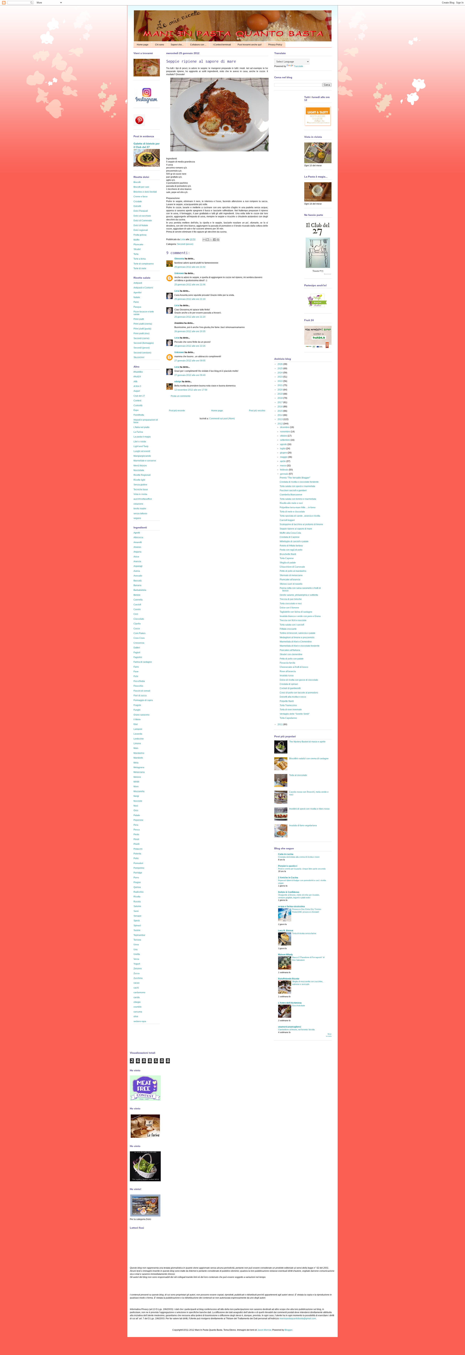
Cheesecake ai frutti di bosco (294, 667)
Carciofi (137, 604)
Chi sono (159, 44)
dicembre (285, 427)
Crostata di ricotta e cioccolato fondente (299, 482)
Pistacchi (138, 849)
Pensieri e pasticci (287, 866)
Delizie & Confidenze (288, 892)
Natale (137, 297)
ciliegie (137, 1002)
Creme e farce (140, 196)
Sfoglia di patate (288, 562)
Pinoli (136, 839)
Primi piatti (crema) (143, 324)
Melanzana (139, 772)
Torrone (137, 940)
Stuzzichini (139, 357)
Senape (137, 916)
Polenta (137, 853)
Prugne (137, 882)
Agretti (137, 532)
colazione (138, 504)
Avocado (138, 575)
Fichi (136, 676)
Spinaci (137, 925)
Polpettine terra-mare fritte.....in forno (298, 507)
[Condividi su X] (211, 239)
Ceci (136, 614)
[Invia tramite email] (204, 239)
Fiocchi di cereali (142, 691)
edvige (177, 381)
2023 (280, 377)
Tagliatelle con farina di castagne (296, 612)
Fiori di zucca (140, 695)
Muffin (137, 240)
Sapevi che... (177, 44)
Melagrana (139, 767)
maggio (284, 457)
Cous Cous (139, 638)
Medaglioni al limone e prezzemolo (297, 637)
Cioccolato (139, 619)
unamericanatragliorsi (289, 1027)
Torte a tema (140, 259)
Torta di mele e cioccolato (292, 511)
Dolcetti (137, 206)
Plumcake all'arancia (290, 579)
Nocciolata (139, 470)
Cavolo (137, 609)
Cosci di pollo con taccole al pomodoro (299, 692)
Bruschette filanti (288, 554)
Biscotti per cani (141, 187)
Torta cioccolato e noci (291, 603)
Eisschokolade (298, 1005)
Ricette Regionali (142, 475)
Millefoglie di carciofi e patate (294, 541)
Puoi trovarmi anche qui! (250, 44)
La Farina (138, 432)
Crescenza (139, 643)
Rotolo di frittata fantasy (291, 545)
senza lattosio (140, 513)
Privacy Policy (275, 44)
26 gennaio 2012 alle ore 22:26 (189, 346)
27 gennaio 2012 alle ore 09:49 (189, 375)
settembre (285, 440)
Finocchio (138, 686)
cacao (137, 983)
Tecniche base (141, 489)
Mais (136, 748)
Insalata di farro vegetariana (303, 825)
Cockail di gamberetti (290, 688)
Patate (137, 815)
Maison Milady (285, 954)
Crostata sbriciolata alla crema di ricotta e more (299, 857)
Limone (137, 743)
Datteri (137, 647)
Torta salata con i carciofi (292, 624)
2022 (280, 381)
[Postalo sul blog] (207, 239)
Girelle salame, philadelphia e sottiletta (299, 595)
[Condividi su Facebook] (214, 239)
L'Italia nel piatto (141, 427)
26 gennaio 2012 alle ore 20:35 (189, 331)
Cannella (138, 599)
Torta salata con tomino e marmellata (298, 499)
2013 (280, 419)
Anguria (137, 552)
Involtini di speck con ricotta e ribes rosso (309, 809)
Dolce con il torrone (289, 607)
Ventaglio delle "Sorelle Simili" (295, 714)
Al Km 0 (137, 386)
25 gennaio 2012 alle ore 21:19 (189, 299)
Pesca (137, 829)
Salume (137, 906)
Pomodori (138, 863)
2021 (280, 385)
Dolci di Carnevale (143, 220)
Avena (137, 571)
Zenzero (138, 968)
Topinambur (139, 935)
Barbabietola (140, 590)
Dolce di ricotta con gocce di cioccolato (299, 680)
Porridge (138, 872)
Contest (137, 400)
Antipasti (138, 283)
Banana (137, 585)
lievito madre (140, 508)
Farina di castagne (143, 662)
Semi (136, 911)
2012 (280, 423)
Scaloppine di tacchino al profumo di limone (301, 524)
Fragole (137, 705)
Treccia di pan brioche (291, 599)
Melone (137, 777)
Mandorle (138, 758)
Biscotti (137, 182)
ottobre (284, 436)
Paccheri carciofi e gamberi (293, 490)
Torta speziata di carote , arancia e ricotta (300, 516)
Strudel (137, 249)
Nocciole (138, 801)
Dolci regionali (141, 230)
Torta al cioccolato (298, 775)
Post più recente (177, 410)
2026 (280, 364)
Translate (298, 66)
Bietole (137, 595)
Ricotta (137, 896)
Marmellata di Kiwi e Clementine (296, 641)
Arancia (137, 561)
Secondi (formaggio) (144, 343)
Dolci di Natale (141, 225)
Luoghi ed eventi (142, 451)
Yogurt (137, 964)
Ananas (137, 547)
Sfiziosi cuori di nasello (291, 584)
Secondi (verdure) (142, 352)
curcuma (138, 1011)
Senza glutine (140, 484)
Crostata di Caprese (290, 537)
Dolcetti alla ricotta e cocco (293, 697)
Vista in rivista (140, 494)
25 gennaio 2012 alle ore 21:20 (189, 317)
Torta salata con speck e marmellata (297, 486)
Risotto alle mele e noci (291, 503)
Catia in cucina (285, 854)
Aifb (135, 381)
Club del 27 (139, 396)
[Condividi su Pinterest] (218, 239)
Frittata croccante (288, 629)
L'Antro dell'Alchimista (290, 1003)
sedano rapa (140, 1021)
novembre (285, 431)
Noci (136, 805)
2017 (280, 402)
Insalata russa (287, 675)
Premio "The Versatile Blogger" (295, 477)
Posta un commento (180, 396)
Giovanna (179, 258)
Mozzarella (139, 791)
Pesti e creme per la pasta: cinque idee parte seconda (302, 869)
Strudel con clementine (291, 654)
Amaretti (138, 542)
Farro (136, 667)
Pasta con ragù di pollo (291, 550)
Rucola (137, 901)
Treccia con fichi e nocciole (293, 620)
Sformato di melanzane (291, 575)
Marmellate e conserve (145, 460)
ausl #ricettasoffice (143, 499)
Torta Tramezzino (288, 705)
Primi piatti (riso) (141, 333)
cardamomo (139, 992)
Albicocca (138, 537)
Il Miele (137, 719)
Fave (136, 671)
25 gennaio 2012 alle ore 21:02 (189, 267)
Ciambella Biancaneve (291, 494)
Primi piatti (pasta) (142, 328)
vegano (137, 518)
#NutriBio (138, 372)
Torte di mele (140, 268)
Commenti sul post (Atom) (222, 418)
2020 (280, 389)
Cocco (137, 628)
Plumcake (138, 244)
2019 (280, 394)
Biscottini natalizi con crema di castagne (309, 758)
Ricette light (139, 480)
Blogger (288, 1330)
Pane (136, 302)
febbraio (284, 469)
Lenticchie (139, 738)
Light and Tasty (141, 446)
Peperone (138, 820)
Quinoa (137, 887)
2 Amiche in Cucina (288, 877)
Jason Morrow (264, 1330)
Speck (137, 920)
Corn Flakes (139, 633)
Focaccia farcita (287, 663)
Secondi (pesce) (185, 244)
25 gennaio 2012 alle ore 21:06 (189, 284)
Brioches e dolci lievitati (145, 192)
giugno (284, 452)
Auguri (137, 391)
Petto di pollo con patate (292, 658)
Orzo (136, 810)
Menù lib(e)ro (140, 465)
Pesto (136, 834)
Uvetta (137, 954)
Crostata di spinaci (289, 684)
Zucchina (138, 978)
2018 (280, 398)
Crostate (138, 201)
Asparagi (138, 566)
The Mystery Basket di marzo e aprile (307, 741)
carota (137, 997)
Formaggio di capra (143, 700)
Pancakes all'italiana (290, 650)
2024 (280, 372)
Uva (136, 949)
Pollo (136, 858)
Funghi (137, 710)
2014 (280, 415)
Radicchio (138, 892)
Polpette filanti (287, 701)
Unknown (179, 273)
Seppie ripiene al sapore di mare (296, 528)
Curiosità (138, 405)
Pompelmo (139, 868)
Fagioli (137, 652)
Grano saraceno (141, 715)
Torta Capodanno (288, 718)
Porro (136, 877)
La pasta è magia (142, 436)
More (136, 786)
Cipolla (137, 623)
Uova (136, 944)
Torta (136, 254)
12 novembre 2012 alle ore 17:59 (190, 390)
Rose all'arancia (288, 671)
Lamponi (138, 729)
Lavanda (138, 734)
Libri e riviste (140, 441)
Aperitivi (137, 292)
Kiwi (136, 724)
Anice (136, 556)
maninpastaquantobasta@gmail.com (298, 1318)
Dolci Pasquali (141, 211)
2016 (280, 406)
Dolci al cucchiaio (142, 216)
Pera (136, 825)
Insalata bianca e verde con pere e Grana (300, 616)
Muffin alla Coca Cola (290, 533)
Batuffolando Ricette (288, 978)
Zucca (137, 973)
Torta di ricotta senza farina (304, 933)
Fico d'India (139, 681)
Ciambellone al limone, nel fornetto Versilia (296, 1029)
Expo (136, 410)
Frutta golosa (140, 235)
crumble (137, 1007)
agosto (283, 444)
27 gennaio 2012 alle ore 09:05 (189, 360)
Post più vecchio (257, 410)
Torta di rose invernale (291, 709)
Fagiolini (138, 657)
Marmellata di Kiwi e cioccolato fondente (300, 646)
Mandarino (139, 753)
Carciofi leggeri (287, 520)
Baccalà (137, 580)
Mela (136, 762)
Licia (183, 239)
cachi (136, 988)
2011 (280, 724)
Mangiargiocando (142, 456)
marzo (283, 465)
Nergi (136, 796)
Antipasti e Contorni (143, 287)
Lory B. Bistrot (285, 930)
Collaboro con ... (198, 44)
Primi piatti (139, 319)
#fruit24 (137, 376)
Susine (137, 930)
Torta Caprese (287, 558)
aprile (283, 461)
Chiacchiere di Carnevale (292, 567)
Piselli (137, 844)
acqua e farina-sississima (291, 906)
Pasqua (137, 307)
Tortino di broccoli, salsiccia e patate (297, 633)
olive (136, 1016)
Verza (136, 959)
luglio (283, 448)
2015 (280, 411)
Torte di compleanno (144, 263)
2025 (280, 368)
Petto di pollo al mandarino (293, 571)
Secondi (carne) (141, 338)
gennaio (284, 474)
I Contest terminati (222, 44)
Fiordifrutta (139, 415)
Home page (142, 44)
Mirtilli (136, 782)
